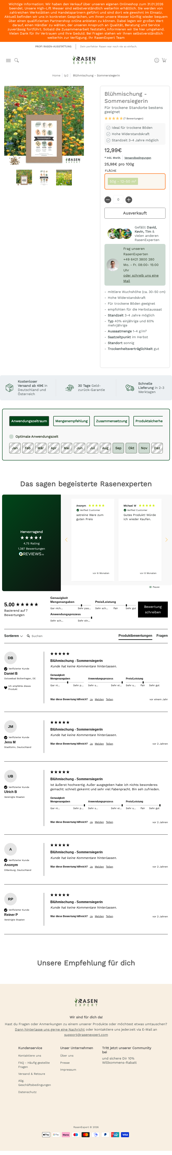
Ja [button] (91, 699)
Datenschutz (27, 1092)
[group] (26, 604)
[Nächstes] (158, 421)
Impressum (68, 1069)
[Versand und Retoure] (134, 158)
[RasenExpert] (83, 61)
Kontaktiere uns (29, 1055)
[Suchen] (16, 60)
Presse (65, 1062)
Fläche (110, 170)
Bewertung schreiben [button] (153, 609)
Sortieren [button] (12, 636)
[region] (116, 540)
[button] (7, 60)
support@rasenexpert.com (86, 1035)
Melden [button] (99, 699)
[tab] (29, 421)
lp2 (66, 75)
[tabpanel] (86, 439)
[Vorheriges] (14, 421)
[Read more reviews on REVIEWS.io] (31, 554)
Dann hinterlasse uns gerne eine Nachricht (50, 1029)
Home (56, 75)
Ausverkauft (135, 213)
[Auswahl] (128, 199)
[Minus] (107, 199)
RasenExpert (81, 1127)
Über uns (66, 1055)
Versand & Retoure (31, 1073)
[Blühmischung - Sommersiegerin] (24, 177)
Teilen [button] (109, 699)
